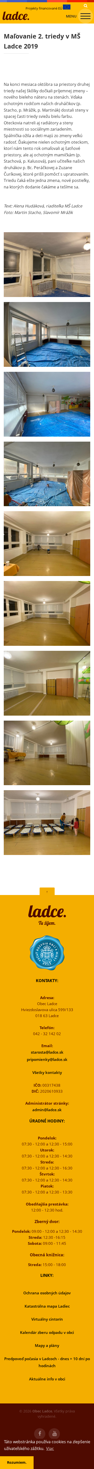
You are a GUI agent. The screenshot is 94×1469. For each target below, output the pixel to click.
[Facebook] (40, 1433)
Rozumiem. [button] (17, 1462)
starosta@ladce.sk (47, 1052)
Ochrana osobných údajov (47, 1292)
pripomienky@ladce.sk (47, 1059)
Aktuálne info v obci (47, 1378)
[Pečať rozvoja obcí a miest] (47, 952)
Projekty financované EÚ (44, 8)
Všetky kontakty (47, 1072)
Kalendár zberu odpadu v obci (47, 1332)
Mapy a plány (47, 1345)
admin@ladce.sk (47, 1109)
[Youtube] (54, 1433)
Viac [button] (50, 1448)
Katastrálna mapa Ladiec (47, 1306)
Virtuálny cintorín (47, 1319)
